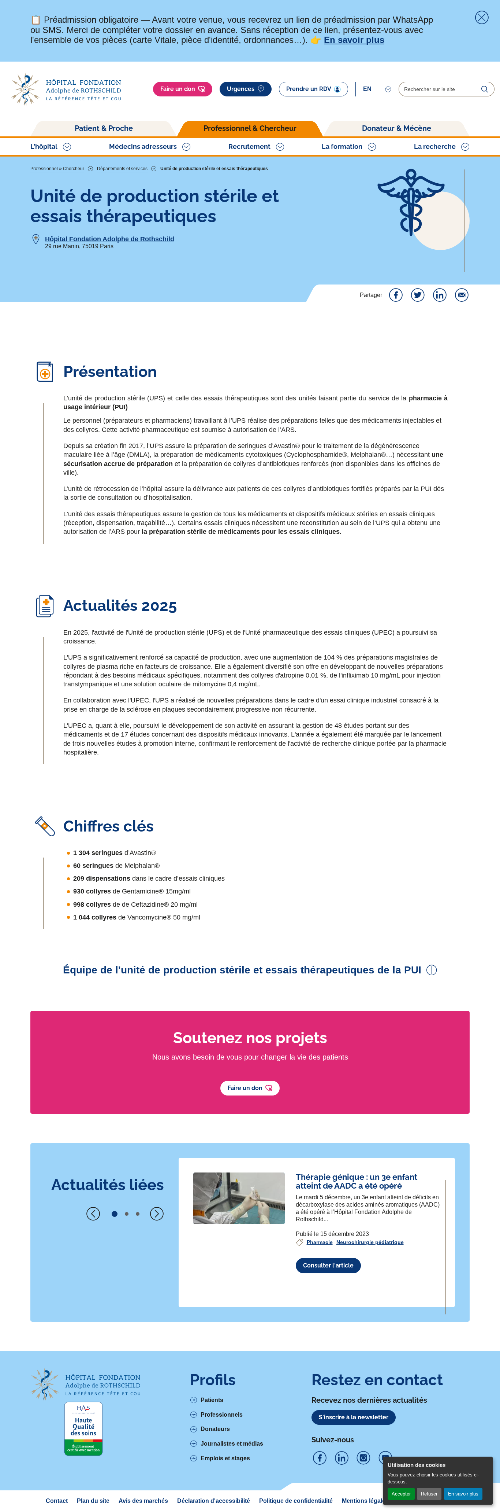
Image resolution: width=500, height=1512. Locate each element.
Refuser (429, 1494)
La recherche (435, 146)
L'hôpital (43, 146)
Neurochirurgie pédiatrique (370, 1242)
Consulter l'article (328, 1265)
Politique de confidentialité (296, 1501)
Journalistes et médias (232, 1444)
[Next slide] (156, 1213)
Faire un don (177, 88)
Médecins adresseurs (143, 146)
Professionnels (222, 1415)
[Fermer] (481, 17)
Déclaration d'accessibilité (213, 1501)
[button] (114, 1214)
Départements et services (122, 168)
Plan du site (93, 1501)
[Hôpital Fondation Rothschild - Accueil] (66, 89)
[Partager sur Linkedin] (439, 295)
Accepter (401, 1494)
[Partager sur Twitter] (417, 295)
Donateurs (215, 1429)
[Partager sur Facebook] (395, 295)
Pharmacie (320, 1242)
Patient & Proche (104, 128)
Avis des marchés (143, 1501)
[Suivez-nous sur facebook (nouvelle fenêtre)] (319, 1458)
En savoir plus (463, 1494)
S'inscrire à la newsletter (353, 1417)
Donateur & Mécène (396, 128)
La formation (342, 146)
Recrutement (249, 146)
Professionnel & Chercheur (250, 128)
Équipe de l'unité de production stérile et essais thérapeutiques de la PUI (242, 970)
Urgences (240, 88)
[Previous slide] (93, 1213)
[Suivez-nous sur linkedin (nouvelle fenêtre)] (341, 1458)
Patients (212, 1400)
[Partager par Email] (461, 295)
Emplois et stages (225, 1458)
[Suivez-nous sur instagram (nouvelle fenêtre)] (363, 1458)
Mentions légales (365, 1501)
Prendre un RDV (308, 88)
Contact (57, 1501)
